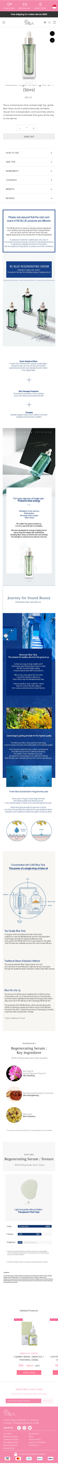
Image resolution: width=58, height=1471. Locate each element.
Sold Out (29, 136)
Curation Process (10, 1439)
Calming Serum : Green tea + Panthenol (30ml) (29, 1358)
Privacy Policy (35, 1439)
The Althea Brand (10, 1442)
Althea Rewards (10, 1445)
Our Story (7, 1433)
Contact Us (34, 1445)
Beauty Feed (8, 1448)
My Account (34, 1433)
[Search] (49, 22)
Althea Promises (10, 1436)
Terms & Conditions (37, 1442)
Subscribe (47, 1401)
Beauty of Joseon (29, 1353)
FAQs (31, 1436)
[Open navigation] (3, 22)
